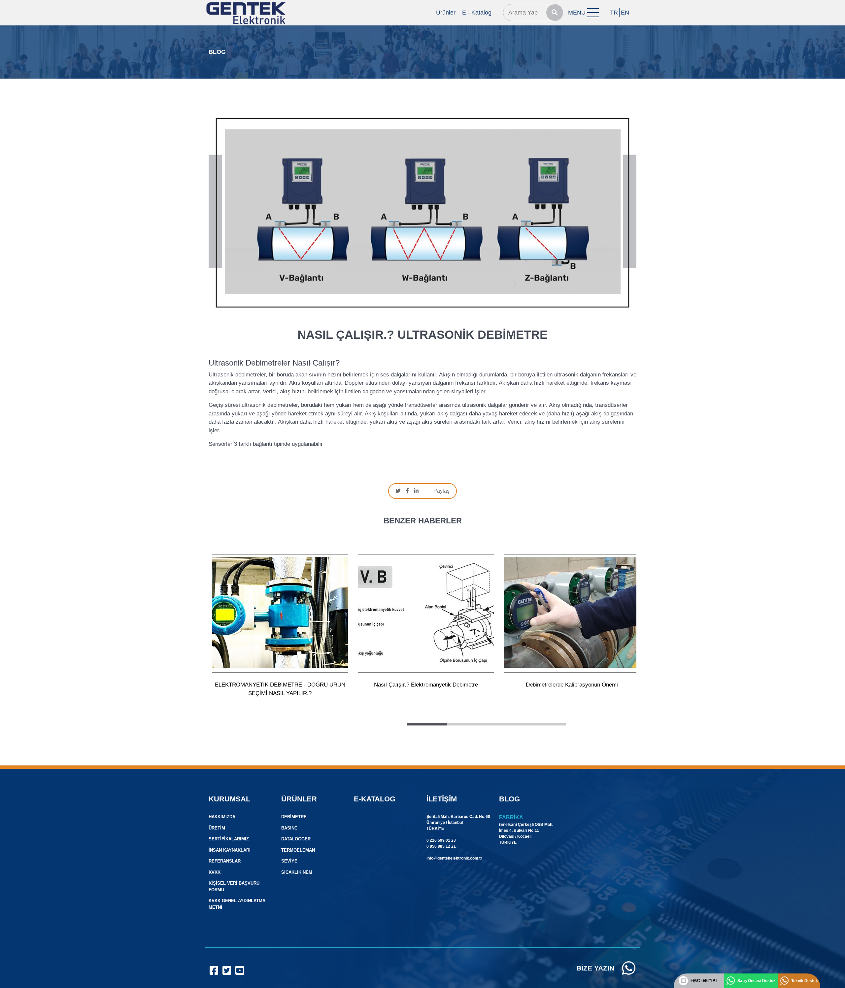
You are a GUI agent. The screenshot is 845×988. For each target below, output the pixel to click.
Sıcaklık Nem (296, 872)
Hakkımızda (222, 816)
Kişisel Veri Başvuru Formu (234, 886)
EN (625, 12)
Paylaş (441, 491)
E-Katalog (374, 799)
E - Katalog (476, 12)
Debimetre (294, 816)
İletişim (441, 799)
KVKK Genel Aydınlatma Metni (237, 904)
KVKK (214, 872)
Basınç (289, 828)
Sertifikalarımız (229, 838)
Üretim (217, 828)
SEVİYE (289, 861)
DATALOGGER (296, 838)
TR (614, 12)
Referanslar (225, 861)
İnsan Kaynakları (230, 850)
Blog (509, 799)
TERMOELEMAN (298, 850)
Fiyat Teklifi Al (704, 980)
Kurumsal (229, 799)
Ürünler (446, 12)
